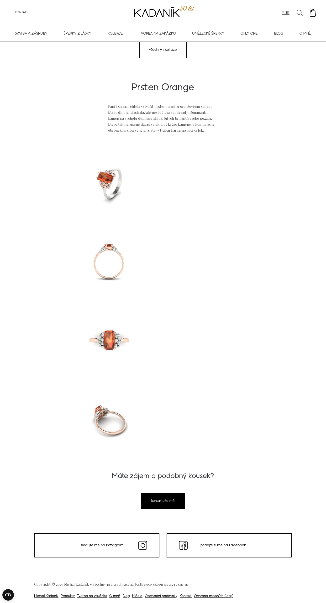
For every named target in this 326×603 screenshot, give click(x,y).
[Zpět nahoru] (316, 592)
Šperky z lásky (77, 33)
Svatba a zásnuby (31, 33)
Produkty (68, 596)
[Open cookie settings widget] (8, 595)
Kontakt (22, 12)
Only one (249, 33)
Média (137, 596)
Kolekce (115, 33)
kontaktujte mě (163, 501)
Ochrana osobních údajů (213, 596)
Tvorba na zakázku (157, 33)
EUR (285, 12)
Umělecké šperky (208, 33)
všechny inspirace (163, 50)
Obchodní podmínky (161, 596)
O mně (305, 33)
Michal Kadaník (46, 596)
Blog (278, 33)
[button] (313, 13)
